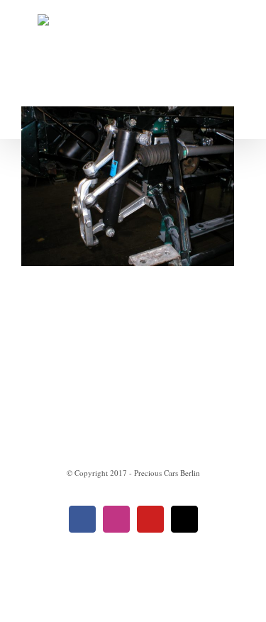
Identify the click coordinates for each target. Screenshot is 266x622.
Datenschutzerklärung (174, 414)
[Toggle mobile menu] (239, 117)
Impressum (71, 414)
